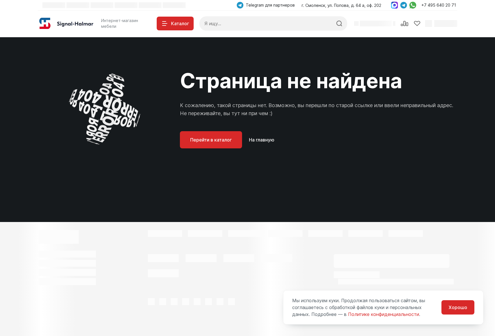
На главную (261, 140)
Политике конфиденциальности (383, 314)
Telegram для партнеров (270, 5)
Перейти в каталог (211, 140)
